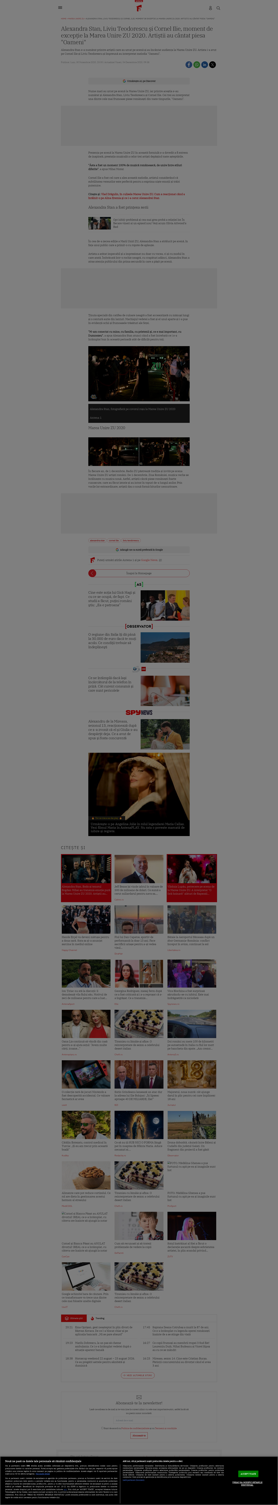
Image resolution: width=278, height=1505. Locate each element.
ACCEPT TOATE (248, 1474)
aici (65, 1489)
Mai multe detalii (43, 1474)
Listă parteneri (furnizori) (133, 1480)
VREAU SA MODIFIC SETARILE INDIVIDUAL (247, 1483)
